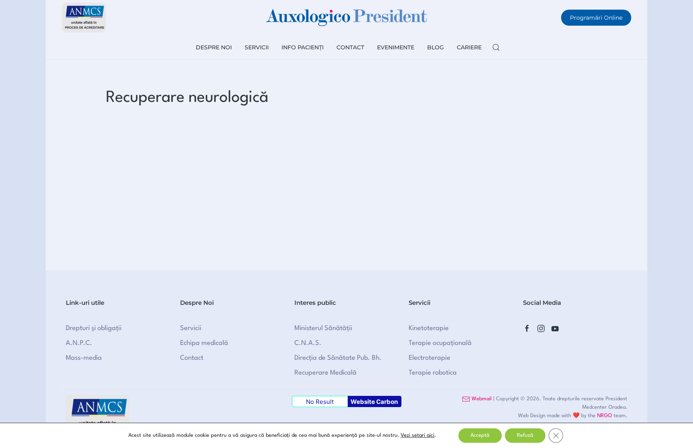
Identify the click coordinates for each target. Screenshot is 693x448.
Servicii (190, 328)
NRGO (604, 415)
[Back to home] (346, 17)
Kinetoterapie (429, 328)
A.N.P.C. (79, 343)
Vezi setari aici (417, 435)
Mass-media (84, 358)
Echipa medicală (204, 343)
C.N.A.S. (308, 343)
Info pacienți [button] (303, 47)
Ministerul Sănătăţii (323, 328)
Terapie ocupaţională (440, 343)
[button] (496, 47)
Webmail (481, 398)
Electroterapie (429, 358)
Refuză (525, 435)
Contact (350, 47)
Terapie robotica (433, 372)
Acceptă (480, 435)
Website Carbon (374, 401)
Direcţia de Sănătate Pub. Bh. (338, 358)
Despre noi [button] (214, 47)
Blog (435, 47)
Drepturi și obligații (94, 328)
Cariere (469, 47)
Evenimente (395, 47)
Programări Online (596, 17)
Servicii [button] (257, 47)
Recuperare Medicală (325, 372)
